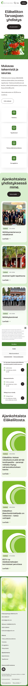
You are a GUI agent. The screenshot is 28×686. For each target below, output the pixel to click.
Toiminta (4, 642)
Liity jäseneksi (13, 27)
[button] (25, 328)
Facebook (3, 669)
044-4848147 (5, 617)
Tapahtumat (5, 659)
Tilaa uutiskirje (16, 683)
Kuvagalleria (5, 645)
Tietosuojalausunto (18, 356)
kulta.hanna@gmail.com (8, 630)
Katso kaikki (13, 194)
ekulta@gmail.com (7, 620)
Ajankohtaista (5, 656)
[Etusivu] (7, 2)
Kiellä (14, 348)
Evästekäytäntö (8, 356)
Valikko (24, 3)
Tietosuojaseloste (6, 683)
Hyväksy (14, 344)
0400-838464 (5, 627)
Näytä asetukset (14, 353)
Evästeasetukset (6, 679)
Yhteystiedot (5, 648)
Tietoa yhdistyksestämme (9, 638)
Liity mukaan (7, 101)
